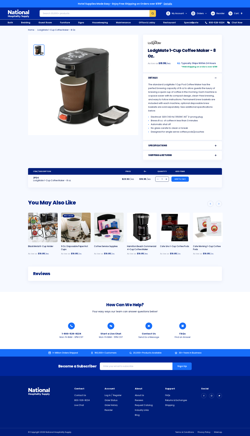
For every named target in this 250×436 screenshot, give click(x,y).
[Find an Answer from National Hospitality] (182, 326)
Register (117, 395)
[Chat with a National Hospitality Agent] (110, 326)
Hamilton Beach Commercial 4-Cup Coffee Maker (141, 248)
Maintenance (123, 22)
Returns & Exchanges (176, 400)
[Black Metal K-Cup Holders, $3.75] (43, 227)
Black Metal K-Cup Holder (40, 246)
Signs (81, 22)
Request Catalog (144, 405)
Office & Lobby (147, 22)
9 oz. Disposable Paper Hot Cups (74, 248)
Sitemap (218, 432)
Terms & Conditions (184, 432)
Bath (10, 22)
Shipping (169, 405)
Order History (111, 405)
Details (168, 3)
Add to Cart (180, 179)
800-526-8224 (216, 22)
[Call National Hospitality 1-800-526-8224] (71, 326)
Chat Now (237, 22)
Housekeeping (100, 22)
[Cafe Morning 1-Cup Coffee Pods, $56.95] (208, 227)
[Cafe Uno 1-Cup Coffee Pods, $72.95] (175, 227)
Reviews (139, 400)
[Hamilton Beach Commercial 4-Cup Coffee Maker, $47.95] (142, 227)
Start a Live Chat (111, 333)
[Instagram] (211, 395)
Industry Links (142, 410)
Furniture (65, 22)
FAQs (182, 333)
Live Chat (79, 405)
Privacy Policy (204, 432)
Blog (137, 415)
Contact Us (149, 333)
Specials (189, 22)
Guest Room (45, 22)
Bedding (25, 22)
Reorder (220, 13)
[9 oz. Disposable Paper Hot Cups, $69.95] (76, 227)
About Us (139, 395)
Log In (108, 395)
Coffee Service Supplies (106, 246)
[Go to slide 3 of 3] (210, 204)
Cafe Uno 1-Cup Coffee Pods (174, 246)
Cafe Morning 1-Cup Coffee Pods (207, 248)
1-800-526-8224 (71, 333)
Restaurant (169, 22)
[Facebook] (203, 395)
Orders (200, 13)
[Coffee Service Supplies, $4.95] (109, 227)
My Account (178, 13)
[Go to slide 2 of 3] (219, 204)
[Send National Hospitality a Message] (148, 326)
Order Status (111, 400)
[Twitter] (219, 395)
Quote (194, 22)
